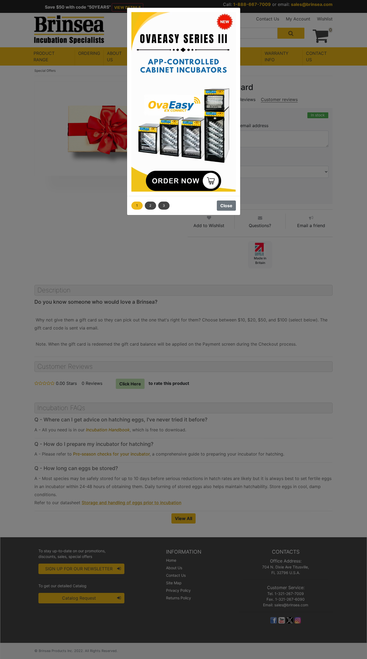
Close (226, 205)
